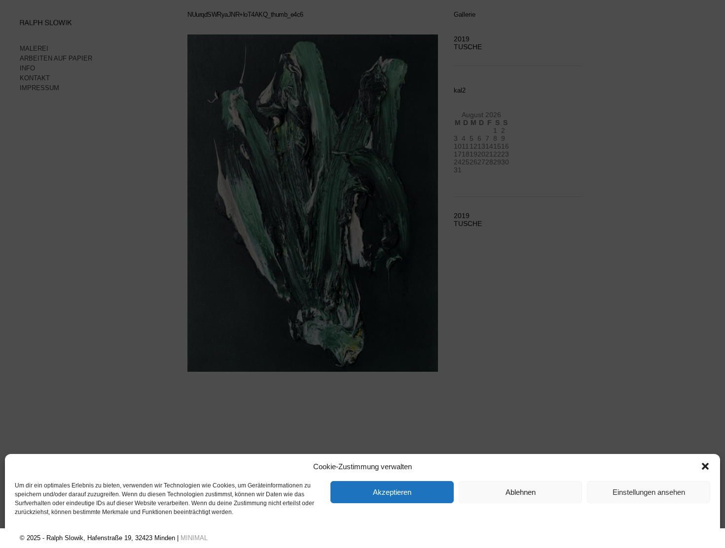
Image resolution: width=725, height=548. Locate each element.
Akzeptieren (392, 492)
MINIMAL (194, 538)
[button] (705, 466)
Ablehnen (521, 492)
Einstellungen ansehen (649, 492)
